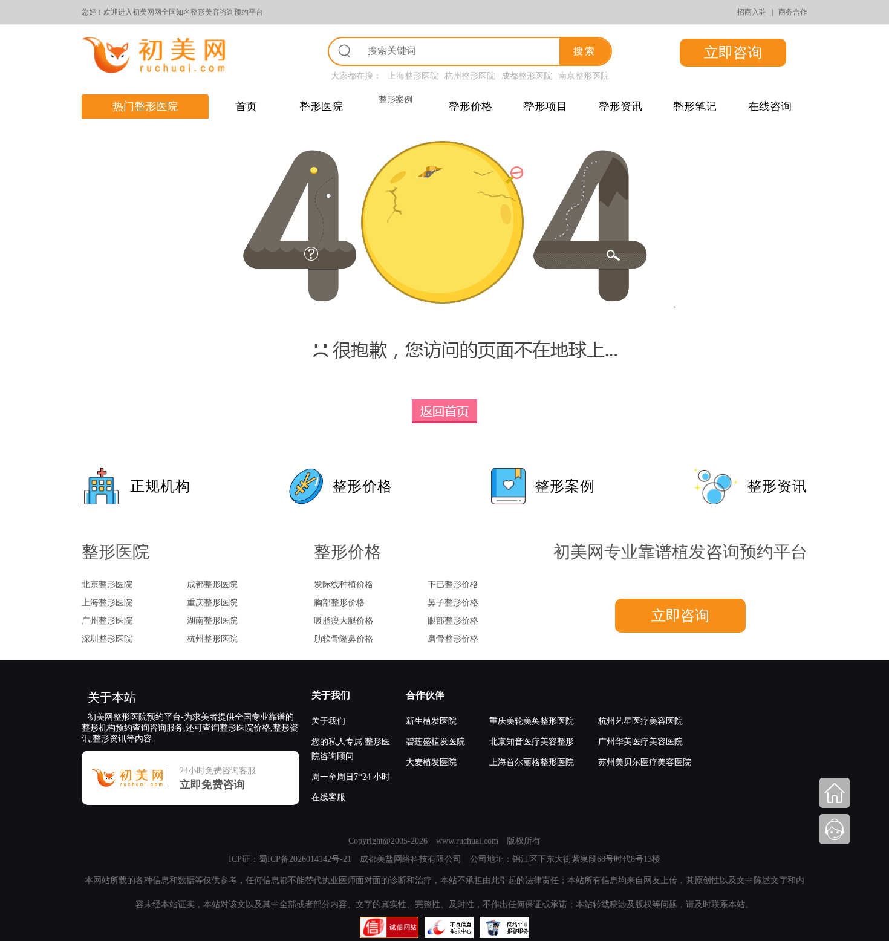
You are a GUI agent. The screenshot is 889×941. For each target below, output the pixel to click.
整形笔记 (695, 106)
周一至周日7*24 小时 (350, 776)
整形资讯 (620, 106)
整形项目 (545, 106)
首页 (246, 106)
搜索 (584, 51)
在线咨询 (770, 106)
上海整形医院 (413, 75)
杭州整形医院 (469, 75)
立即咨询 (733, 52)
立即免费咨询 (212, 784)
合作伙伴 (425, 695)
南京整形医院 (583, 75)
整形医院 (321, 106)
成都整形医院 (526, 75)
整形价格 (470, 106)
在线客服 (328, 797)
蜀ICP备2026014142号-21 (305, 859)
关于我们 (330, 695)
